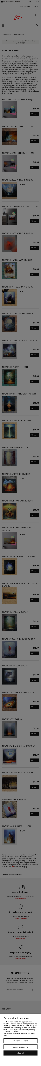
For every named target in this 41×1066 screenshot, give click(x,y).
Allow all (20, 1053)
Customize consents (20, 1047)
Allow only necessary (20, 1041)
